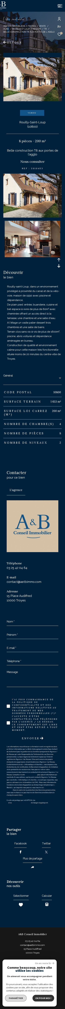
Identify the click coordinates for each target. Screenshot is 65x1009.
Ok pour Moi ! (43, 998)
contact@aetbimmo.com (24, 582)
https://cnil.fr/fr (31, 775)
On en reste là (43, 963)
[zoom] (32, 216)
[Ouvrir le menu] (60, 6)
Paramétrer (16, 998)
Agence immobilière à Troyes (19, 26)
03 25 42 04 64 (17, 568)
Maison (37, 29)
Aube (6, 29)
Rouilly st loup (21, 29)
